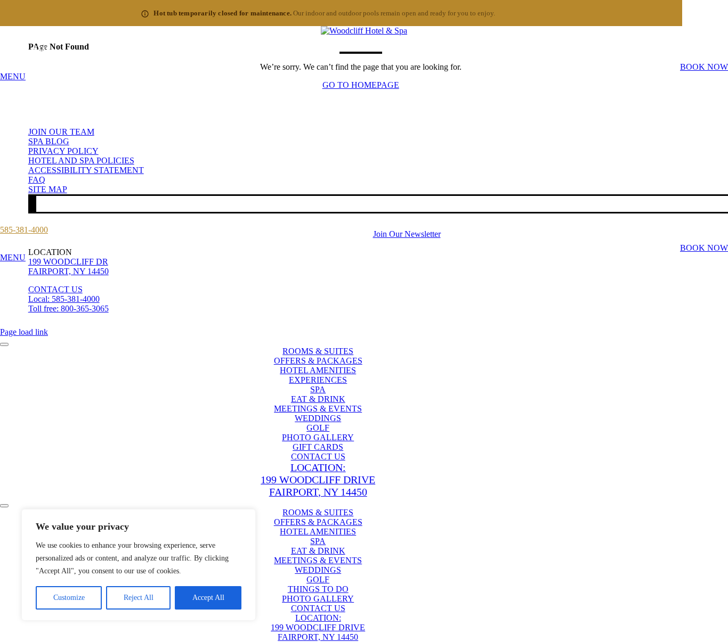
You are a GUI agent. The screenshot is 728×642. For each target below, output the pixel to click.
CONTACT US (55, 289)
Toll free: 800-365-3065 (68, 308)
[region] (138, 565)
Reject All (138, 598)
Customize (69, 598)
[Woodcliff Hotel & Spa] (364, 30)
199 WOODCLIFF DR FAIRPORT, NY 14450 (68, 266)
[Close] (244, 518)
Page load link (24, 331)
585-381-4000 (24, 48)
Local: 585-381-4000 (64, 298)
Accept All (208, 598)
